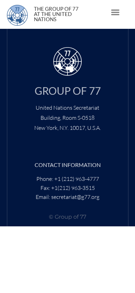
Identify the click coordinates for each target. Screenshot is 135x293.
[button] (115, 12)
